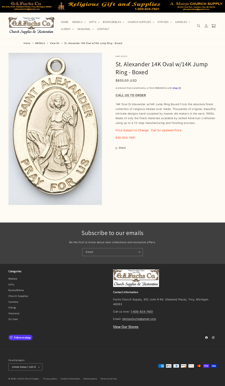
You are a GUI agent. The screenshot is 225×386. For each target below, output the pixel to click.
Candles (13, 301)
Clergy (12, 307)
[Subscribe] (139, 252)
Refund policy (90, 379)
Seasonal (13, 313)
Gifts (11, 284)
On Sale (13, 319)
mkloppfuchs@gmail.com (139, 319)
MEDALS (40, 43)
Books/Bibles (16, 290)
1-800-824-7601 (142, 311)
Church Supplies (18, 296)
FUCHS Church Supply (28, 379)
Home (27, 43)
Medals (12, 278)
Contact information (70, 379)
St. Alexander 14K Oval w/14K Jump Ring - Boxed (93, 43)
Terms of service (109, 379)
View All (54, 43)
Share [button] (122, 147)
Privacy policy (50, 379)
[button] (78, 22)
